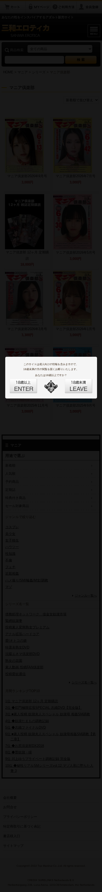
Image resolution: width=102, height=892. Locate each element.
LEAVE (72, 382)
